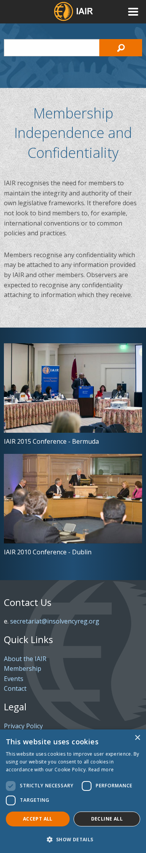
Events (13, 678)
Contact (15, 688)
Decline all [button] (107, 818)
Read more (101, 769)
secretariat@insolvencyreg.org (54, 621)
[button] (73, 839)
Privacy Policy (23, 726)
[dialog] (73, 791)
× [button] (137, 738)
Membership (22, 668)
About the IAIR (25, 658)
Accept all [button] (38, 818)
